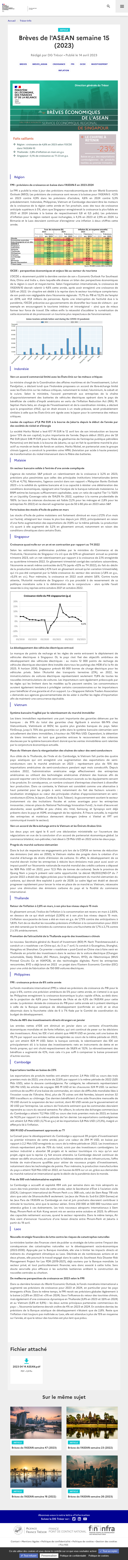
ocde (83, 64)
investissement (99, 64)
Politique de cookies (83, 1541)
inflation (63, 70)
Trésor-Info (25, 20)
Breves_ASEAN (39, 64)
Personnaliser (49, 1555)
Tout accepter (109, 1551)
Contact (15, 1541)
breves (23, 64)
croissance (59, 64)
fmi (72, 64)
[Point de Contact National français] (67, 1529)
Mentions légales (30, 1541)
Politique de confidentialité (55, 1541)
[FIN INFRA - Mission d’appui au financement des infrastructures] (102, 1529)
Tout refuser (30, 1555)
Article (64, 29)
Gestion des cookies (106, 1541)
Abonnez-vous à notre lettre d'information (64, 1515)
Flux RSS (64, 1544)
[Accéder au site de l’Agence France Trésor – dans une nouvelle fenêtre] (30, 1529)
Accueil (12, 20)
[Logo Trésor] (49, 8)
